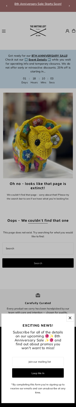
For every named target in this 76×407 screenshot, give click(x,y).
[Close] (70, 318)
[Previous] (7, 6)
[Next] (69, 6)
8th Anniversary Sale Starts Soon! (38, 4)
